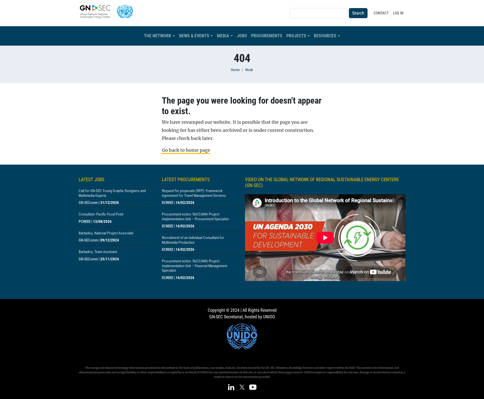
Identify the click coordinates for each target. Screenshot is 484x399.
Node (249, 70)
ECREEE (167, 202)
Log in (398, 13)
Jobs (242, 35)
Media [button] (223, 35)
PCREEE (84, 221)
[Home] (108, 11)
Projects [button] (296, 35)
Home (235, 70)
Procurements (266, 35)
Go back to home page (186, 150)
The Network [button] (157, 35)
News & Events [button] (194, 35)
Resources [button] (325, 35)
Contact (381, 13)
